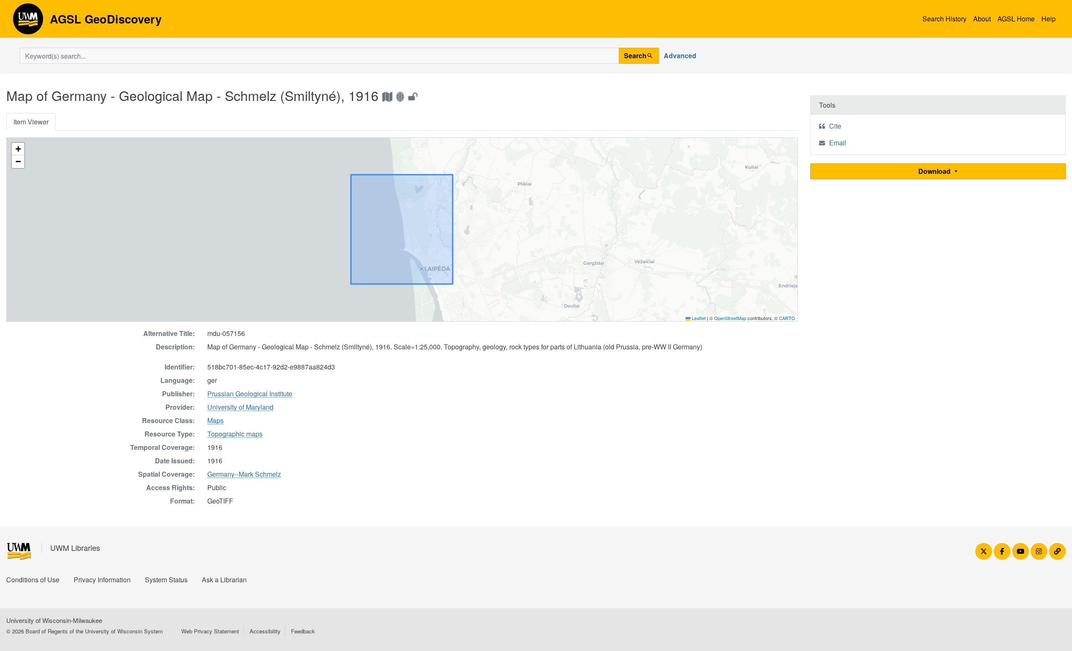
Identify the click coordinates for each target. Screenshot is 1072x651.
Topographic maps (235, 434)
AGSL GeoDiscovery (28, 22)
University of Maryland (240, 407)
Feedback (303, 631)
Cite (835, 126)
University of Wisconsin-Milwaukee (54, 620)
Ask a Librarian (224, 579)
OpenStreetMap (730, 318)
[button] (18, 149)
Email (837, 142)
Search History (944, 18)
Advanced (680, 55)
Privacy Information (102, 579)
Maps (215, 420)
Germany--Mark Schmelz (244, 474)
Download (935, 171)
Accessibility (265, 631)
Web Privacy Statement (210, 631)
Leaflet (698, 318)
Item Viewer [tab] (31, 122)
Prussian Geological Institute (249, 393)
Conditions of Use (32, 579)
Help (1048, 18)
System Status (166, 579)
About (982, 18)
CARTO (787, 318)
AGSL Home (1016, 18)
